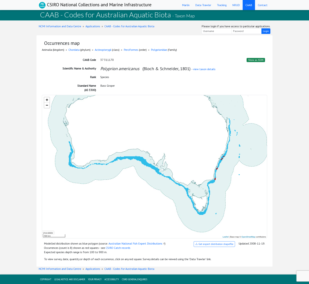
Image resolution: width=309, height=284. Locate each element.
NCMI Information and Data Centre (60, 26)
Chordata (74, 49)
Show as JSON (255, 60)
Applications (92, 26)
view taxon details (204, 69)
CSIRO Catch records (118, 248)
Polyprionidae (159, 49)
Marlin (186, 5)
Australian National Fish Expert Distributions (135, 243)
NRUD (236, 5)
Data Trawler (203, 5)
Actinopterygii (103, 49)
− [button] (47, 105)
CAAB (249, 5)
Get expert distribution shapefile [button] (215, 244)
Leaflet (226, 236)
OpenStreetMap (248, 236)
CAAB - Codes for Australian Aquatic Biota (129, 26)
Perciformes (131, 49)
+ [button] (47, 100)
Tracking (222, 5)
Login (266, 31)
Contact (263, 5)
